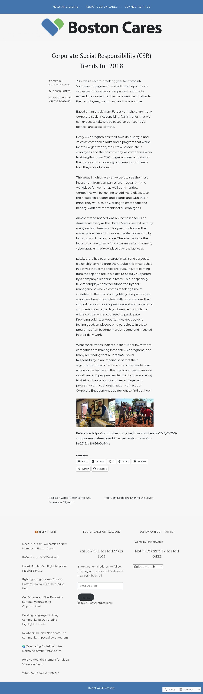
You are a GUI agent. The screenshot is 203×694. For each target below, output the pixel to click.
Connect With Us (137, 6)
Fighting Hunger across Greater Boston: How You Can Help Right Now (43, 584)
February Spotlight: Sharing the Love (128, 497)
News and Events (66, 6)
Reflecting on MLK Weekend (40, 557)
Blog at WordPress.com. (101, 688)
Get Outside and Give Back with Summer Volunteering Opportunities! (42, 602)
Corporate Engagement (93, 390)
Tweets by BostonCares (148, 541)
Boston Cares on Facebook (101, 531)
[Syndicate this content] (36, 531)
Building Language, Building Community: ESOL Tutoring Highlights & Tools (40, 620)
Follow (86, 597)
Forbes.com (120, 111)
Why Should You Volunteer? (40, 673)
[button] (95, 413)
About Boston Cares (101, 6)
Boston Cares (62, 91)
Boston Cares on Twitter (157, 531)
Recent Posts (47, 531)
